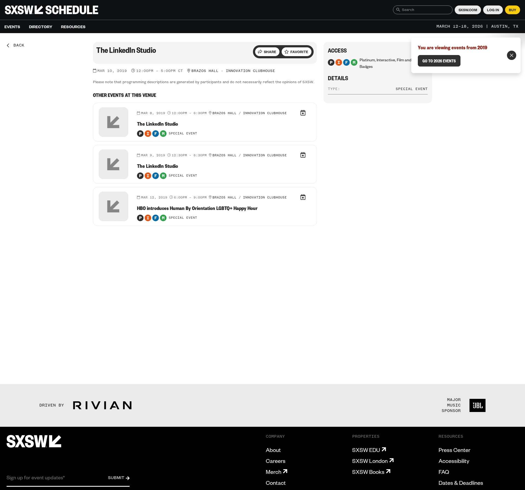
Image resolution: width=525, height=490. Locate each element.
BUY (512, 10)
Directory (40, 26)
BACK (17, 45)
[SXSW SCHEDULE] (51, 9)
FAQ (444, 471)
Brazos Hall (204, 71)
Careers (275, 460)
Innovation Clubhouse (250, 71)
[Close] (511, 55)
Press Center (454, 449)
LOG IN (493, 10)
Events (12, 26)
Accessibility (454, 460)
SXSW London (370, 460)
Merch (273, 471)
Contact (276, 482)
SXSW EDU (366, 449)
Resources (73, 26)
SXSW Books (368, 471)
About (273, 449)
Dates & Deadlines (461, 482)
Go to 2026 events (439, 61)
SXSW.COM (468, 10)
